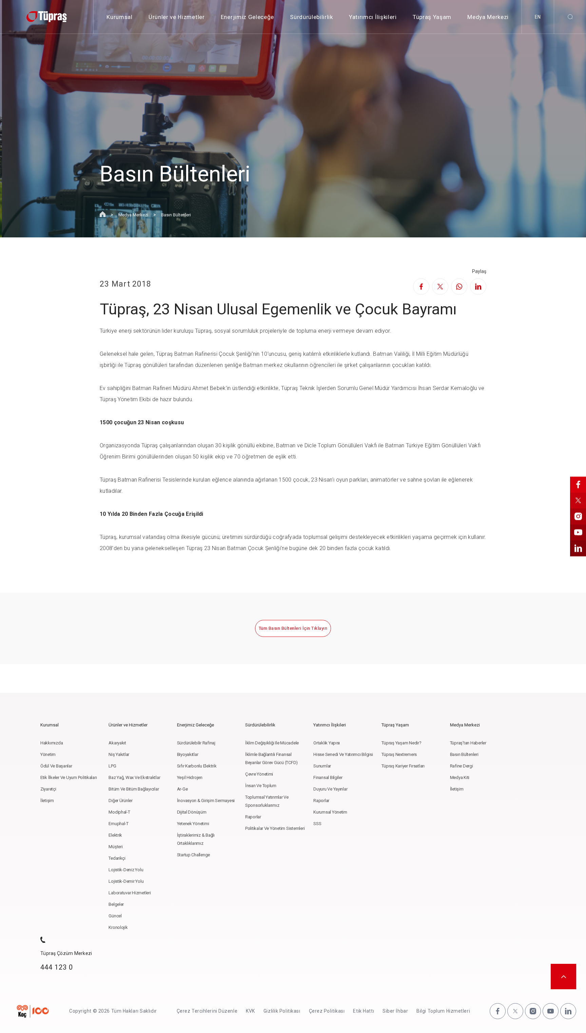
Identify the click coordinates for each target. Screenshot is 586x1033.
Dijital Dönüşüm (192, 812)
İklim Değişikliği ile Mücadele (272, 742)
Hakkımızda (51, 742)
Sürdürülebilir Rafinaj (196, 742)
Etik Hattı (363, 1011)
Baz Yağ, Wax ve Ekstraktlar (134, 777)
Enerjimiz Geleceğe (247, 17)
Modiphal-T (119, 812)
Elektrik (115, 835)
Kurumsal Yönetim (330, 812)
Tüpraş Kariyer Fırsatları (403, 765)
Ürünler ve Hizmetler (177, 17)
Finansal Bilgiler (328, 777)
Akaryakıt (117, 742)
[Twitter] (440, 286)
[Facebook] (421, 286)
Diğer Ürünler (121, 800)
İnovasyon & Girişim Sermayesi (206, 800)
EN (538, 17)
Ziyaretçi (48, 789)
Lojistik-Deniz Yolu (126, 869)
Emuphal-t (119, 823)
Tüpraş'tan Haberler (468, 742)
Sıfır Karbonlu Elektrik (197, 765)
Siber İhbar (395, 1011)
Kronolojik (118, 927)
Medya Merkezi (488, 17)
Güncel (115, 915)
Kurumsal (119, 17)
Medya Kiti (459, 777)
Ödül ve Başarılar (56, 765)
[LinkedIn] (478, 286)
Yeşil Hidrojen (189, 777)
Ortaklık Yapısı (326, 742)
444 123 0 (56, 967)
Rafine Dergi (461, 765)
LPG (112, 765)
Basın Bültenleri (176, 214)
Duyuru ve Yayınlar (330, 789)
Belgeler (116, 904)
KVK (250, 1011)
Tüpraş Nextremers (399, 754)
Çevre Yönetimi (259, 774)
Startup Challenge (193, 854)
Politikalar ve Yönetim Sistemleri (275, 828)
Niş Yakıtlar (119, 754)
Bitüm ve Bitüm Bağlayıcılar (134, 789)
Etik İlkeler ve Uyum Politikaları (68, 777)
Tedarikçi (117, 858)
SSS (317, 823)
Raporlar (253, 816)
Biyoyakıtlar (187, 754)
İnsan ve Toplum (260, 785)
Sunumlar (322, 765)
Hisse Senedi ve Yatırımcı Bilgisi (343, 754)
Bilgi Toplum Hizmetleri (443, 1011)
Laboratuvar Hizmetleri (130, 892)
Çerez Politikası (327, 1011)
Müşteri (115, 846)
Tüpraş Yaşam (432, 17)
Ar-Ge (182, 789)
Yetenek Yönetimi (193, 823)
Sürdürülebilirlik (311, 17)
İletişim (47, 800)
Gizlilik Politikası (281, 1011)
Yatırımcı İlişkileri (373, 17)
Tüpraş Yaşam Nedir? (401, 742)
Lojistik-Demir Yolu (126, 881)
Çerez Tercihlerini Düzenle (207, 1011)
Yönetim (48, 754)
